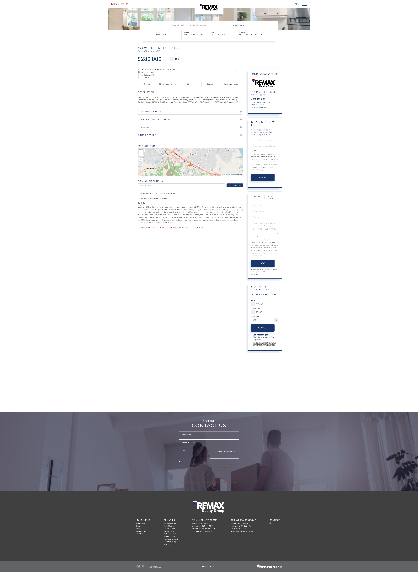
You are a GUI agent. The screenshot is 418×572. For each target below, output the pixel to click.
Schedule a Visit (271, 197)
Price (253, 300)
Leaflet (223, 174)
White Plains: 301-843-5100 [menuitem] (202, 531)
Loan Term (254, 295)
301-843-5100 (259, 99)
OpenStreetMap (231, 174)
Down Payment (256, 308)
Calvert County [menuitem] (169, 526)
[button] (225, 25)
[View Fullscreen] (141, 159)
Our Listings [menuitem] (140, 523)
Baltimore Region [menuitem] (170, 523)
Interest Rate (255, 316)
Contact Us (254, 107)
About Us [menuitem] (139, 534)
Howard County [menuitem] (169, 536)
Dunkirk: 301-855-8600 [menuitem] (200, 523)
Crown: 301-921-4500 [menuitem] (238, 528)
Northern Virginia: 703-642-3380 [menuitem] (203, 528)
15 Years (273, 295)
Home (140, 227)
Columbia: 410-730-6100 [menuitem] (240, 523)
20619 (180, 227)
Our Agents (263, 107)
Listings (148, 227)
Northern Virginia (194, 35)
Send (263, 263)
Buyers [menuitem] (139, 526)
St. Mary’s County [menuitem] (170, 542)
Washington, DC (220, 35)
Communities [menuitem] (141, 531)
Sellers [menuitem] (138, 528)
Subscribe (262, 177)
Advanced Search (240, 25)
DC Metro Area (247, 35)
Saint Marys (161, 227)
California (172, 227)
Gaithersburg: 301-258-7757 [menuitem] (241, 526)
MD (154, 227)
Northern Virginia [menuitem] (170, 534)
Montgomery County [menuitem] (171, 539)
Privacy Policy (259, 170)
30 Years (264, 295)
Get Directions (235, 185)
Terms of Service (227, 482)
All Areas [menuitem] (167, 544)
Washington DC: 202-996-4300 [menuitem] (242, 531)
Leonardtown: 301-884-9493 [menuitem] (202, 526)
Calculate (262, 328)
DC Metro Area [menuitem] (169, 531)
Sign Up (124, 4)
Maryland (161, 35)
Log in (116, 4)
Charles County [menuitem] (169, 528)
